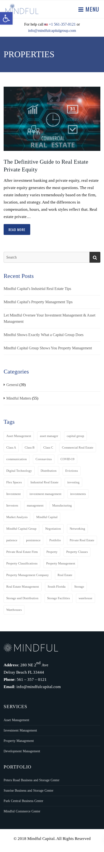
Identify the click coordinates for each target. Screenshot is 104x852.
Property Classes (77, 552)
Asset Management (18, 436)
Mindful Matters (18, 398)
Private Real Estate (82, 540)
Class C (48, 447)
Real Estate (65, 575)
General (12, 385)
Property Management (60, 563)
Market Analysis (17, 517)
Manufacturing (62, 505)
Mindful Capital (47, 517)
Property (52, 552)
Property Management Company (27, 575)
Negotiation (53, 528)
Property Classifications (21, 563)
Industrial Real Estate (44, 482)
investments (78, 494)
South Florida (57, 586)
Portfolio (55, 540)
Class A (11, 447)
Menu (91, 9)
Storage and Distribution (22, 598)
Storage (79, 586)
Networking (77, 528)
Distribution (49, 470)
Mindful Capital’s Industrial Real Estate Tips (37, 289)
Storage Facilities (58, 598)
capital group (75, 436)
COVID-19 (67, 459)
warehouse (85, 598)
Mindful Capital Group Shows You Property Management (48, 348)
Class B (30, 447)
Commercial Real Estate (77, 447)
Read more (16, 229)
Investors (12, 505)
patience (11, 540)
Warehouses (14, 610)
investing (73, 482)
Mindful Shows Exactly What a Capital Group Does (43, 335)
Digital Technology (19, 470)
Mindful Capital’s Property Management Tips (38, 302)
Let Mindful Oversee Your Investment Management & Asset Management (49, 318)
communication (16, 459)
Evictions (71, 470)
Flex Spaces (14, 482)
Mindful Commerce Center (22, 811)
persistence (33, 540)
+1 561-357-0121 (62, 24)
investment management (45, 494)
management (35, 505)
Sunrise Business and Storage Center (28, 790)
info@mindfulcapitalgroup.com (52, 30)
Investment (13, 494)
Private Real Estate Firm (22, 552)
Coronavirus (44, 459)
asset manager (49, 436)
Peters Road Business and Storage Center (31, 780)
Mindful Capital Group (21, 528)
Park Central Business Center (23, 801)
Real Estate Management (22, 586)
